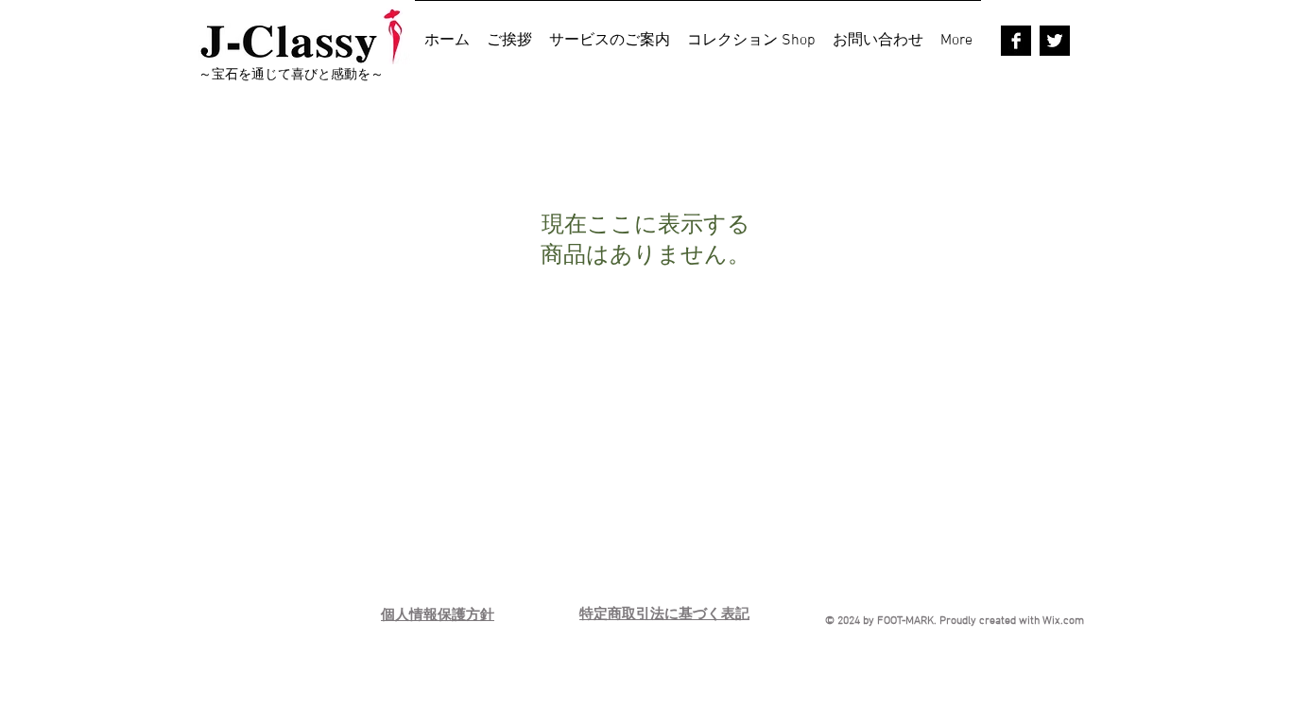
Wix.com (1063, 621)
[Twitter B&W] (1055, 41)
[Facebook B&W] (1016, 41)
